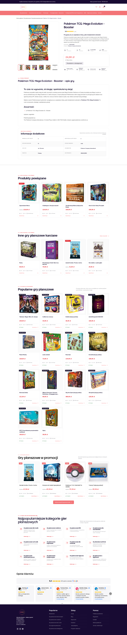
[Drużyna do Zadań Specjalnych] (52, 472)
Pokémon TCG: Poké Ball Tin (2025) (74, 486)
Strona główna (19, 18)
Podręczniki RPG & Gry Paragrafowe (74, 13)
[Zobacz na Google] (19, 588)
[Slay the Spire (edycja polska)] (75, 379)
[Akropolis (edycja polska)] (98, 379)
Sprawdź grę (34, 327)
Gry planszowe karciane (37, 18)
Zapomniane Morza (24, 205)
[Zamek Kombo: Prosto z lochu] (75, 250)
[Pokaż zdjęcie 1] (21, 67)
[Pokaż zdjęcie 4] (41, 67)
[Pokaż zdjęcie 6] (55, 67)
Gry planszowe (23, 13)
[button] (16, 593)
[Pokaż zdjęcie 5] (48, 67)
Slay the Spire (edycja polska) (73, 392)
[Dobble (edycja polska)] (75, 304)
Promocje (45, 13)
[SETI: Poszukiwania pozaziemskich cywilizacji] (28, 417)
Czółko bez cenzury (47, 316)
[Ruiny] (28, 250)
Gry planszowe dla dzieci (35, 13)
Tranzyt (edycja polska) (96, 485)
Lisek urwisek (46, 354)
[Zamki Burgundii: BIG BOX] (98, 304)
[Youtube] (23, 629)
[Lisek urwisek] (52, 341)
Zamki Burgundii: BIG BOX (96, 316)
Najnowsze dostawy (92, 13)
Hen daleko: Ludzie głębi (95, 262)
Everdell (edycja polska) (95, 354)
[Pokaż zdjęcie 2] (28, 67)
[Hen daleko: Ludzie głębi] (98, 250)
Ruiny (21, 262)
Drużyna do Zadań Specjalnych (51, 485)
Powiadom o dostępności (74, 63)
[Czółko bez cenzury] (52, 304)
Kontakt (99, 13)
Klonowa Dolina (23, 392)
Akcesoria (61, 13)
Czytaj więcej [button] (60, 599)
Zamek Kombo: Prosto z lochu (74, 262)
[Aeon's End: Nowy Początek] (98, 192)
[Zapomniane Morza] (28, 192)
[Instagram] (20, 629)
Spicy (44, 430)
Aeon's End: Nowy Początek (96, 205)
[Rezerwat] (75, 341)
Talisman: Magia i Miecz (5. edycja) (28, 316)
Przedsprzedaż (54, 13)
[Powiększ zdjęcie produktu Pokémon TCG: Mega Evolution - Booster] (38, 42)
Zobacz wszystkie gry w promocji (62, 502)
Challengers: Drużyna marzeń (50, 205)
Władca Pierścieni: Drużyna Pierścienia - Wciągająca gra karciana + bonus (50, 394)
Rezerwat (68, 354)
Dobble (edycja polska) (72, 316)
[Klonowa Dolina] (28, 379)
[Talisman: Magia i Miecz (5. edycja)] (28, 304)
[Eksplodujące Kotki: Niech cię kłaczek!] (52, 250)
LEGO (85, 13)
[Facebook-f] (17, 629)
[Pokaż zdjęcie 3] (35, 67)
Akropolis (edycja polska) (95, 392)
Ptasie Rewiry (23, 354)
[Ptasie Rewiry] (28, 341)
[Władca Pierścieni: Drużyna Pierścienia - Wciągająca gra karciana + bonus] (52, 379)
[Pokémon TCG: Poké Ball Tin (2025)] (75, 472)
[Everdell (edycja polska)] (98, 341)
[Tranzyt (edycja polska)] (98, 472)
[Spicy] (52, 417)
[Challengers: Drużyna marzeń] (52, 192)
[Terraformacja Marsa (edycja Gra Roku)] (75, 192)
